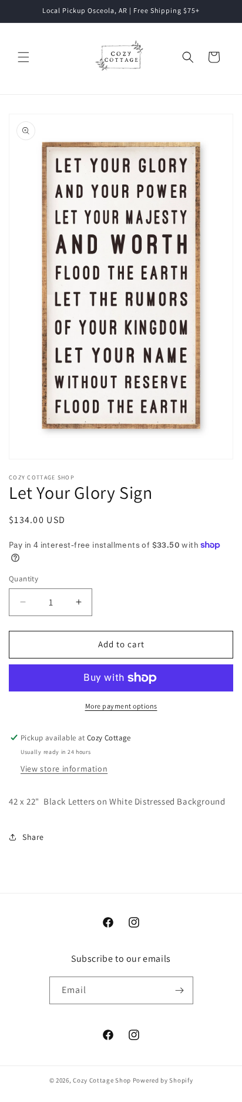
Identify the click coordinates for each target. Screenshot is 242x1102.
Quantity (23, 579)
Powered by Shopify (163, 1080)
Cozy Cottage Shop (102, 1080)
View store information (64, 768)
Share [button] (33, 837)
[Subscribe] (180, 990)
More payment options (121, 705)
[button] (23, 57)
